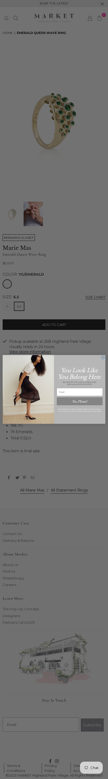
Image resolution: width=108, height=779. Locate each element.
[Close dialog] (103, 358)
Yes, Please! (79, 401)
